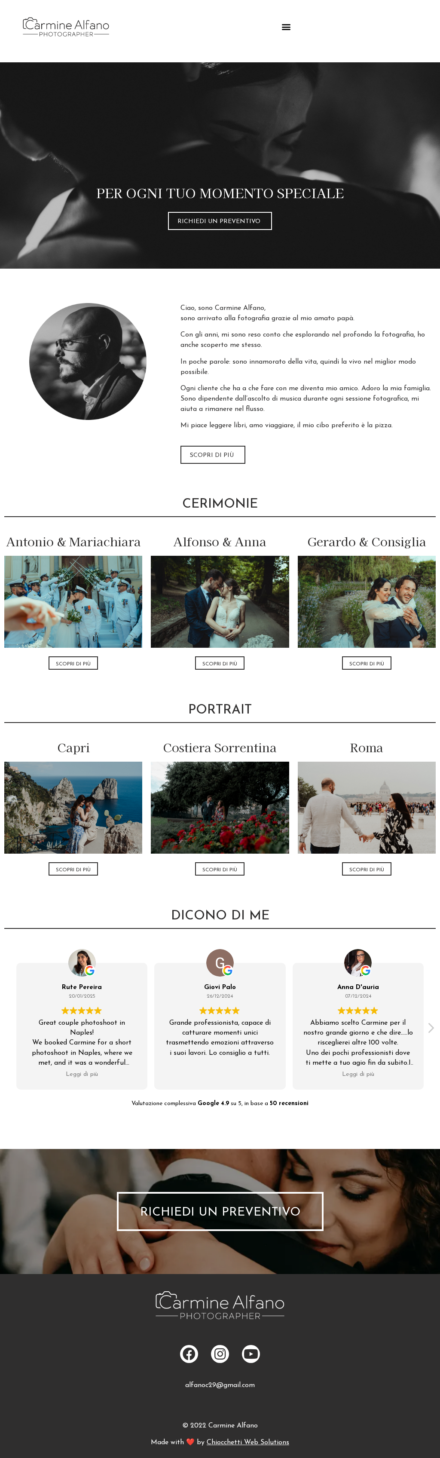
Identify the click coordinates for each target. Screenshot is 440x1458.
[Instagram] (220, 1354)
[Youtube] (251, 1354)
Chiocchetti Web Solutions (248, 1442)
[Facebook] (189, 1354)
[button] (286, 27)
